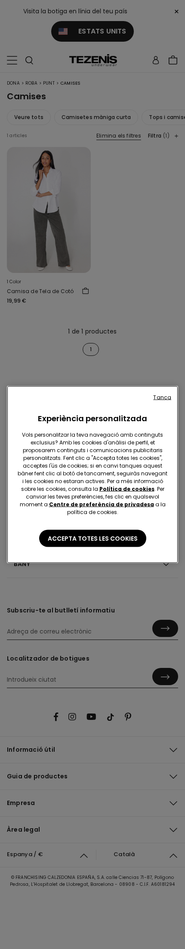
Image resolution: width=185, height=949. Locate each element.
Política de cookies (126, 489)
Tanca (162, 397)
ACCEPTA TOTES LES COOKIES (93, 538)
